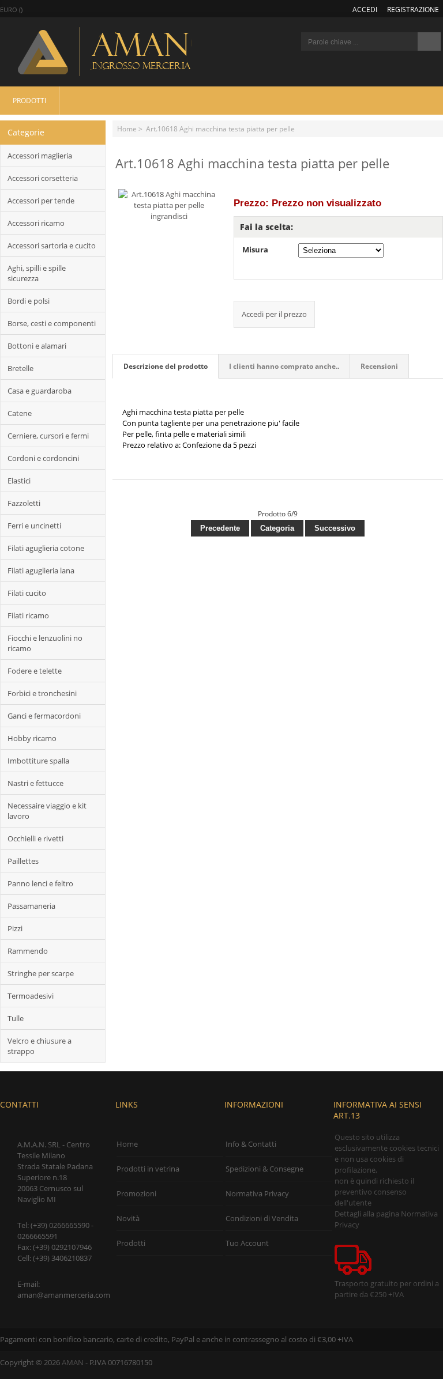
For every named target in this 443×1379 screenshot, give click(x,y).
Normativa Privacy (257, 1193)
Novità (128, 1218)
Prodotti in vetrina (148, 1168)
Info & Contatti (251, 1144)
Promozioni (136, 1193)
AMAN (73, 1362)
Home (127, 128)
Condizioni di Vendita (262, 1218)
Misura (255, 249)
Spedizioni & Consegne (264, 1168)
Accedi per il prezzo (274, 314)
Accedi (364, 9)
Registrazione (413, 9)
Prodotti (29, 100)
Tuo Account (247, 1243)
